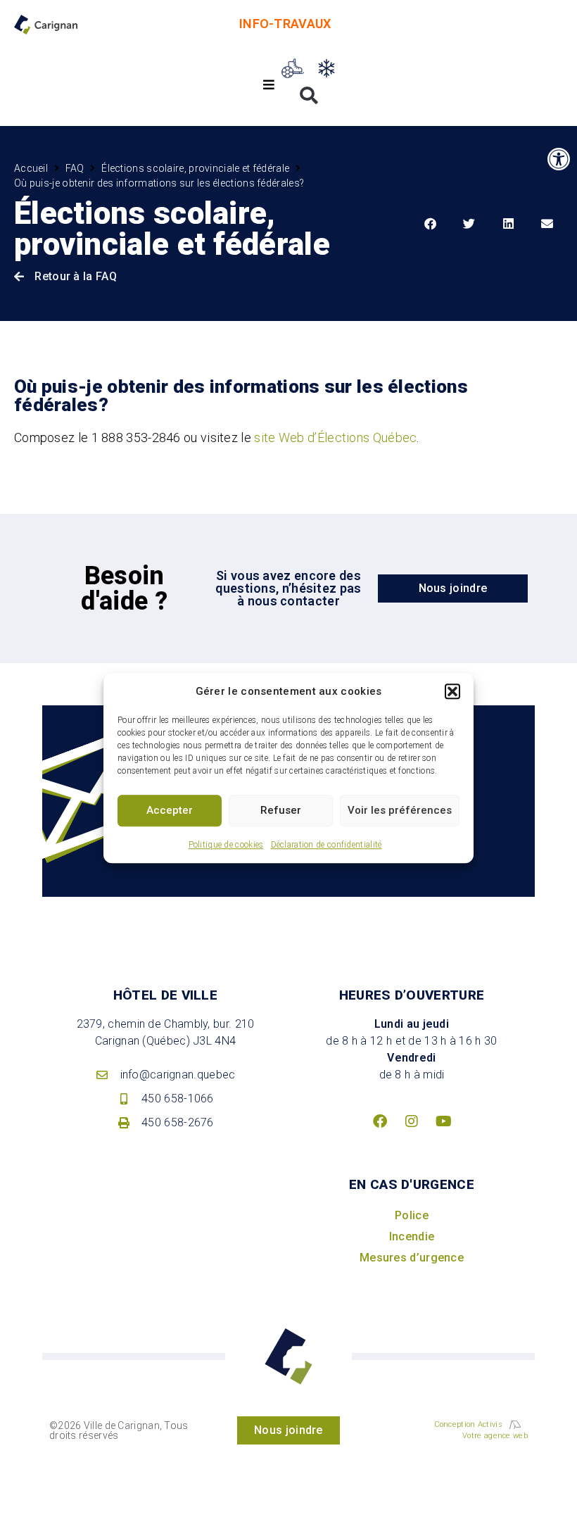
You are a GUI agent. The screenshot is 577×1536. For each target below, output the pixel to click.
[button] (452, 692)
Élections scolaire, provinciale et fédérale (195, 168)
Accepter (169, 810)
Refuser (280, 810)
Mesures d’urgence (412, 1257)
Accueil (31, 168)
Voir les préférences (400, 810)
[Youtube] (443, 1121)
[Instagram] (412, 1121)
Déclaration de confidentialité (326, 845)
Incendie (411, 1236)
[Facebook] (380, 1121)
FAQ (74, 168)
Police (412, 1215)
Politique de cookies (226, 845)
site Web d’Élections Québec (335, 437)
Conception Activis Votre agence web (481, 1430)
